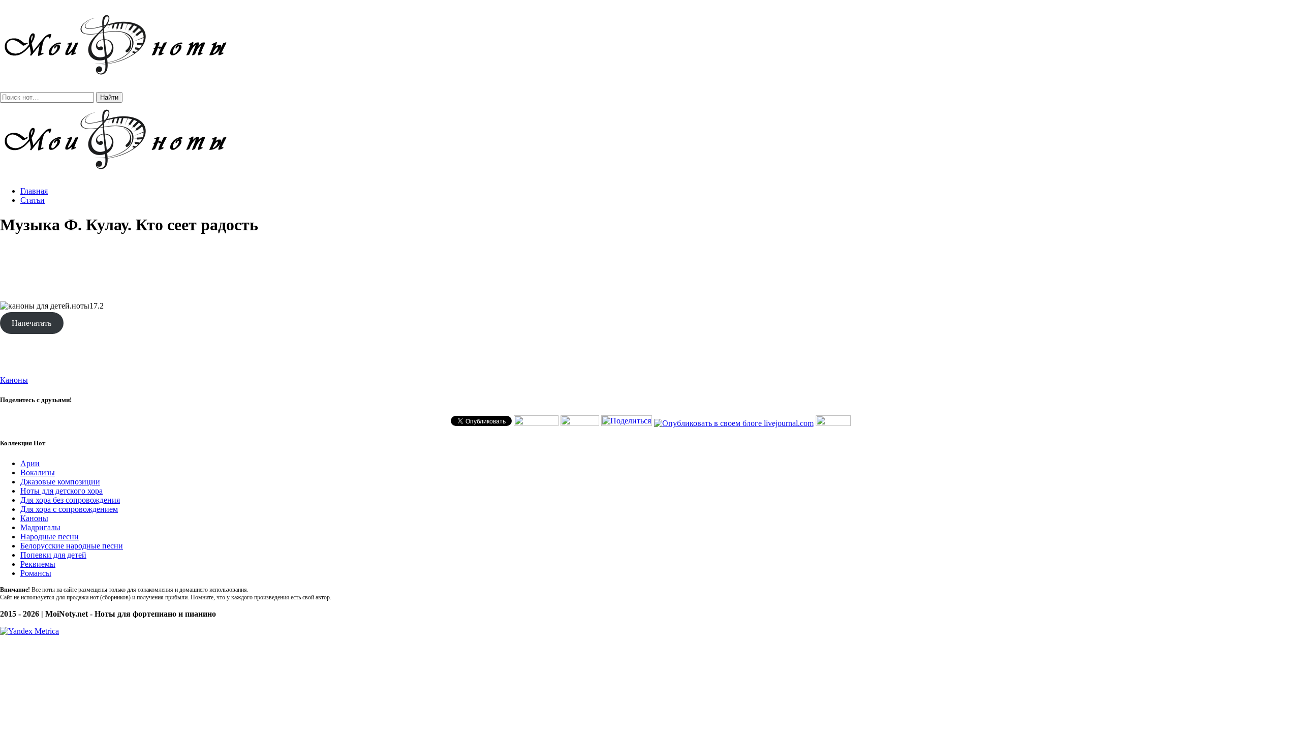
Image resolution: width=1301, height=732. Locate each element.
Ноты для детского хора (61, 490)
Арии (30, 463)
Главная (34, 191)
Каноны (14, 380)
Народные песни (49, 536)
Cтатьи (32, 200)
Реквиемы (37, 564)
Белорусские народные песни (71, 545)
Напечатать (31, 323)
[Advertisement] (650, 268)
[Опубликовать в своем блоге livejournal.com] (734, 423)
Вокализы (37, 472)
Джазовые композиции (60, 481)
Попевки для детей (53, 555)
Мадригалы (40, 527)
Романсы (35, 573)
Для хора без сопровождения (70, 500)
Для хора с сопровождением (69, 509)
